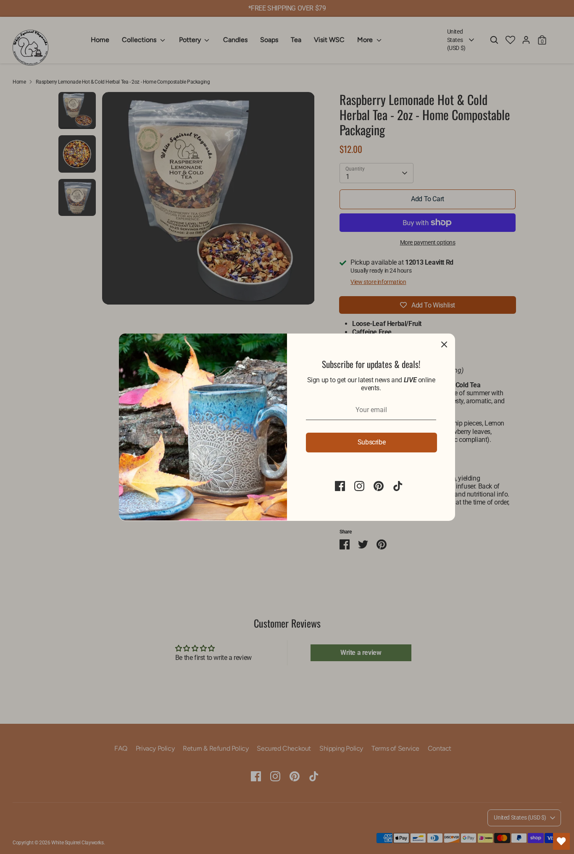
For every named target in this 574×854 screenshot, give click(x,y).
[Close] (444, 344)
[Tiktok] (398, 486)
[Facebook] (340, 486)
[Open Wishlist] (561, 841)
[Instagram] (359, 486)
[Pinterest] (379, 486)
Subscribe (371, 442)
